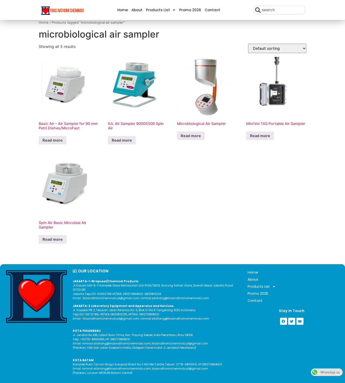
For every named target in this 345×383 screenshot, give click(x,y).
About (136, 10)
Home (122, 10)
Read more (52, 140)
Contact (212, 10)
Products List (158, 10)
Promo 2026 (190, 10)
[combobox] (279, 10)
